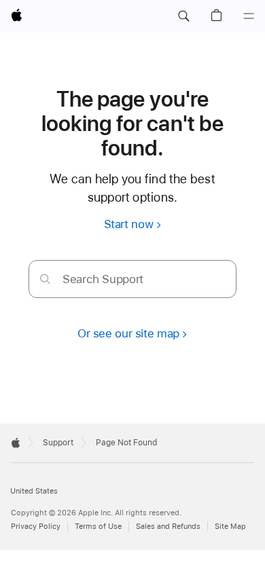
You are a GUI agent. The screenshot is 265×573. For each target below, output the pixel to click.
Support (58, 442)
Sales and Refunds (168, 526)
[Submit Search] (45, 279)
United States (34, 491)
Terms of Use (98, 526)
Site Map (230, 526)
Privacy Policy (35, 526)
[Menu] (248, 16)
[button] (183, 16)
